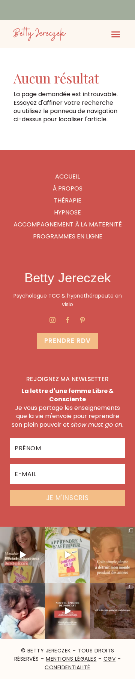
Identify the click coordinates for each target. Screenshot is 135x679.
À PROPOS (67, 188)
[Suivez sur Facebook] (68, 320)
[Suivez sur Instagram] (52, 320)
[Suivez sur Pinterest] (82, 320)
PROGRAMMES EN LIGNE (67, 236)
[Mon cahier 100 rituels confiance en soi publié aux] (67, 555)
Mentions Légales (71, 659)
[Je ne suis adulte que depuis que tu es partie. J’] (22, 611)
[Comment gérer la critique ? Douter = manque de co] (67, 611)
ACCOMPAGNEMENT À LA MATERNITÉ (68, 224)
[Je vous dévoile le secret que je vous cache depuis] (112, 555)
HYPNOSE (67, 212)
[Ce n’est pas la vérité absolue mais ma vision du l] (112, 611)
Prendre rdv (67, 340)
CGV (110, 659)
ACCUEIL (67, 176)
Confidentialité (67, 667)
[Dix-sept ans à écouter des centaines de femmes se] (22, 555)
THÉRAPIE (67, 200)
